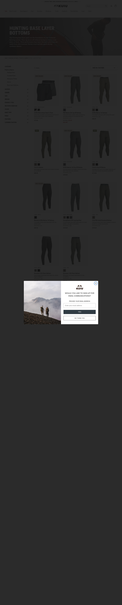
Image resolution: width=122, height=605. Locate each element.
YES (79, 312)
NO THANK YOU (80, 318)
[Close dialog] (95, 283)
